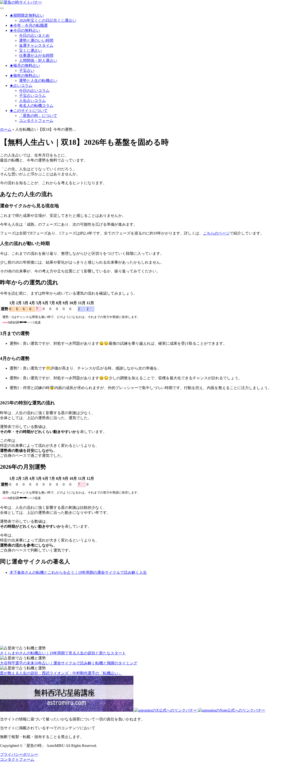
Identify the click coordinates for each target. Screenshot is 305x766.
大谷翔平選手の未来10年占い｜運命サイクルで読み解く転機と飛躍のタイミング (68, 663)
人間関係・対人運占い (38, 60)
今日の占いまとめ (34, 35)
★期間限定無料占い (27, 15)
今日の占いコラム (34, 91)
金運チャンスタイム (36, 45)
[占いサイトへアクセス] (21, 2)
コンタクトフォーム (36, 121)
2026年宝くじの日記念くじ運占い (47, 20)
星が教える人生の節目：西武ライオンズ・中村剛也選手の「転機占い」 (61, 673)
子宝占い (26, 70)
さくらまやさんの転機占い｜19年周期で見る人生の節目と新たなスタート (63, 653)
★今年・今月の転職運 (29, 25)
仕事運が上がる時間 (36, 55)
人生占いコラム (32, 101)
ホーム (5, 129)
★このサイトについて (29, 111)
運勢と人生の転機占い (38, 80)
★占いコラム (21, 85)
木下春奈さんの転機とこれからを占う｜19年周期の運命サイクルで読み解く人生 (78, 572)
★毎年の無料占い (25, 75)
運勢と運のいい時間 (36, 40)
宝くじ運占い (30, 50)
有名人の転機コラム (36, 106)
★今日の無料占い (25, 30)
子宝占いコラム (32, 96)
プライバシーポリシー (19, 754)
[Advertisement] (143, 612)
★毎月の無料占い (25, 65)
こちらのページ (216, 233)
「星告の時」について (38, 116)
